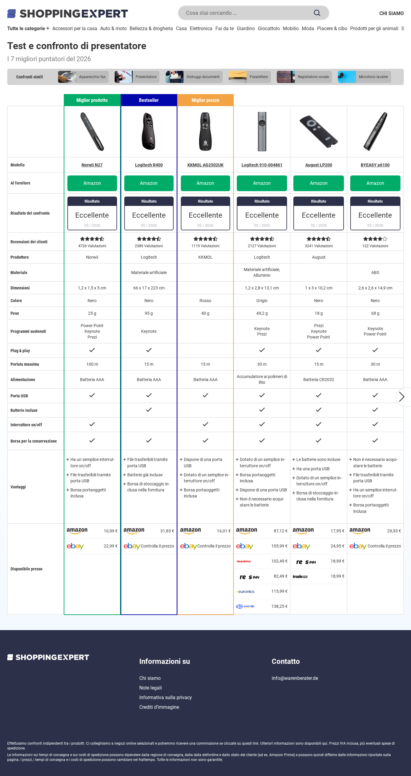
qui (324, 743)
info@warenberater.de (295, 678)
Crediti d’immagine (159, 707)
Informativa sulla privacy (165, 697)
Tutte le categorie (26, 28)
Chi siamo (391, 13)
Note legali (150, 688)
